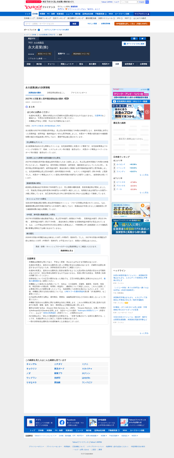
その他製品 (39, 43)
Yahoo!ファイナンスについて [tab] (45, 436)
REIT (127, 18)
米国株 (42, 14)
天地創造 (141, 2)
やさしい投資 (92, 23)
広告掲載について (78, 446)
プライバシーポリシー (36, 446)
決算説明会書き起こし (56, 93)
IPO (118, 18)
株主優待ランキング (76, 18)
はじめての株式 (139, 18)
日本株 (35, 14)
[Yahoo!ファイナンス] (40, 6)
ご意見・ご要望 (96, 449)
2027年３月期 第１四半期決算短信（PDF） (47, 126)
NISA (111, 14)
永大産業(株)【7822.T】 (47, 35)
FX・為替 (51, 14)
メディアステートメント (95, 446)
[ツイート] (142, 38)
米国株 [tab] (103, 436)
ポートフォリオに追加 (135, 44)
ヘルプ (116, 2)
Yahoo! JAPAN (106, 2)
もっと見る (144, 175)
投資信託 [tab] (125, 436)
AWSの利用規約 (49, 313)
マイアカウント (141, 14)
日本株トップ (29, 18)
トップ (27, 14)
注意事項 (98, 116)
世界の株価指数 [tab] (91, 436)
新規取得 (74, 7)
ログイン (61, 9)
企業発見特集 (105, 23)
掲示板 (78, 14)
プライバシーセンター (54, 446)
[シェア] (134, 38)
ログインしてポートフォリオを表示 (56, 30)
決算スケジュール (105, 18)
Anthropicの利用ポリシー (88, 310)
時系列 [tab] (134, 436)
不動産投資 (99, 14)
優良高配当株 (91, 18)
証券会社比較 (88, 14)
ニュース (69, 14)
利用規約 (67, 446)
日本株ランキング (44, 18)
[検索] (147, 2)
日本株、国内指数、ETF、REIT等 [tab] (70, 436)
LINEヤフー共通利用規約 (75, 291)
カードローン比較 (122, 14)
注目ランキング (59, 18)
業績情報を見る (67, 251)
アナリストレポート (79, 93)
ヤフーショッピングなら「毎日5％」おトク (84, 9)
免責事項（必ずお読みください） (117, 446)
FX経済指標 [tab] (113, 436)
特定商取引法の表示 (138, 446)
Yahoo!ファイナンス (80, 442)
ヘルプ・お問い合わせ (81, 449)
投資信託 (60, 14)
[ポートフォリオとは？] (38, 29)
